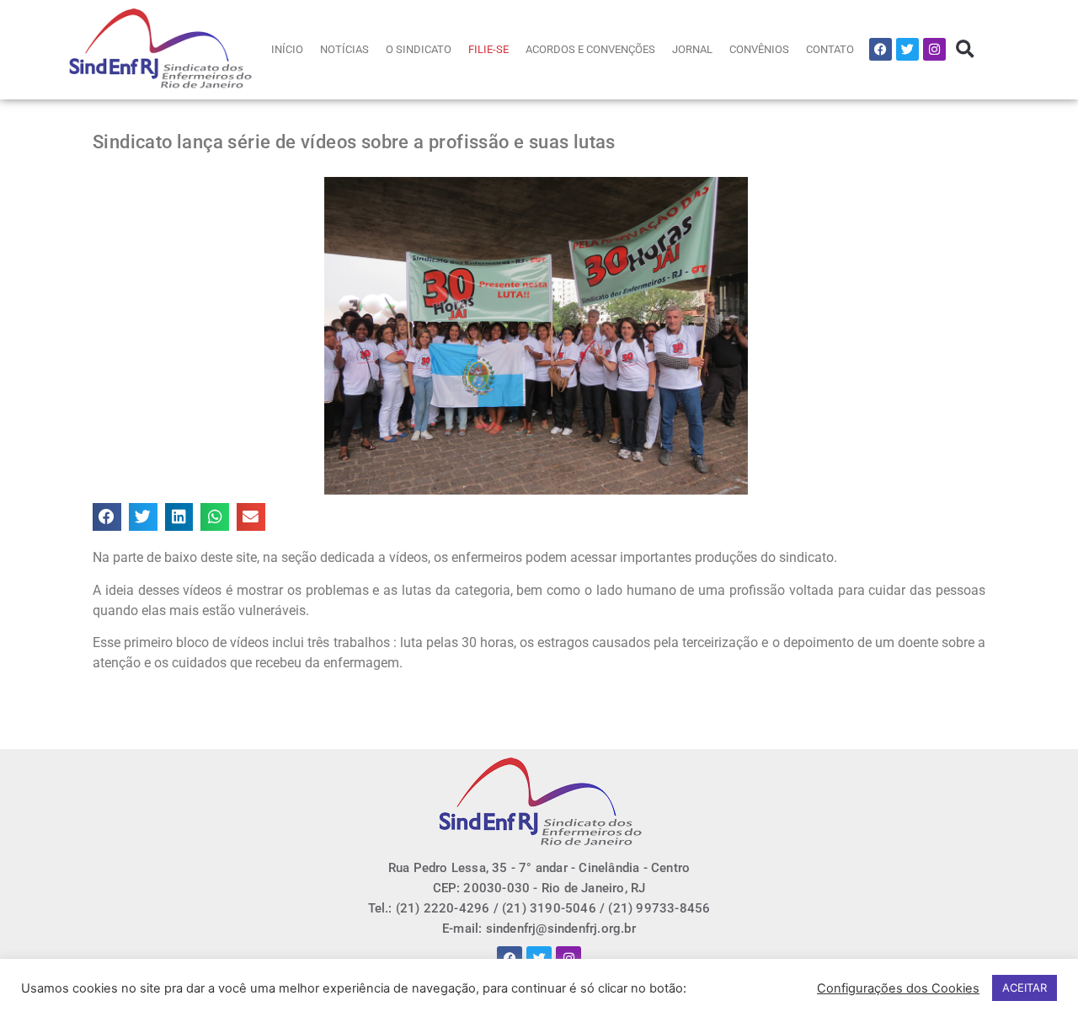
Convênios (759, 49)
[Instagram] (934, 49)
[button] (964, 49)
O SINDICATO (418, 49)
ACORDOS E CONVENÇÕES (590, 49)
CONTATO (830, 49)
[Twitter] (907, 49)
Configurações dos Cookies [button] (898, 988)
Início (287, 49)
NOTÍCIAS (344, 49)
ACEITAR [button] (1024, 987)
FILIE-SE (488, 49)
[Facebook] (880, 49)
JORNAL (692, 49)
